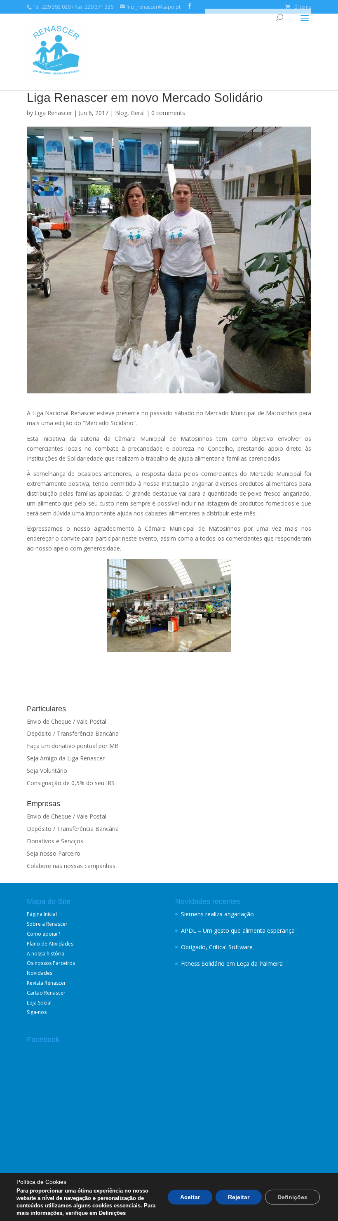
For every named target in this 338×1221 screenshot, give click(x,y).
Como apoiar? (43, 933)
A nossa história (45, 953)
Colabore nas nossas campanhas (71, 866)
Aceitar (190, 1197)
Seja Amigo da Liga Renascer (66, 758)
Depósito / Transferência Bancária (73, 733)
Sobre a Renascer (47, 923)
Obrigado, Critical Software (217, 947)
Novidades (39, 972)
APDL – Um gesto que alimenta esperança (238, 930)
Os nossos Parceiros (51, 963)
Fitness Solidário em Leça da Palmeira (232, 963)
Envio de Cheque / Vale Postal (66, 721)
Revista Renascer (46, 982)
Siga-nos (37, 1012)
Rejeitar (238, 1197)
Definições (292, 1197)
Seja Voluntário (47, 770)
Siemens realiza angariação (217, 914)
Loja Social (39, 1002)
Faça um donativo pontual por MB (73, 746)
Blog (121, 113)
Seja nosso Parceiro (53, 853)
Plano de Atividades (50, 943)
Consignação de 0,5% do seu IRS (71, 783)
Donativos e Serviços (55, 841)
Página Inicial (42, 914)
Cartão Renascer (46, 992)
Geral (138, 113)
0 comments (168, 113)
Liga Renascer (53, 113)
